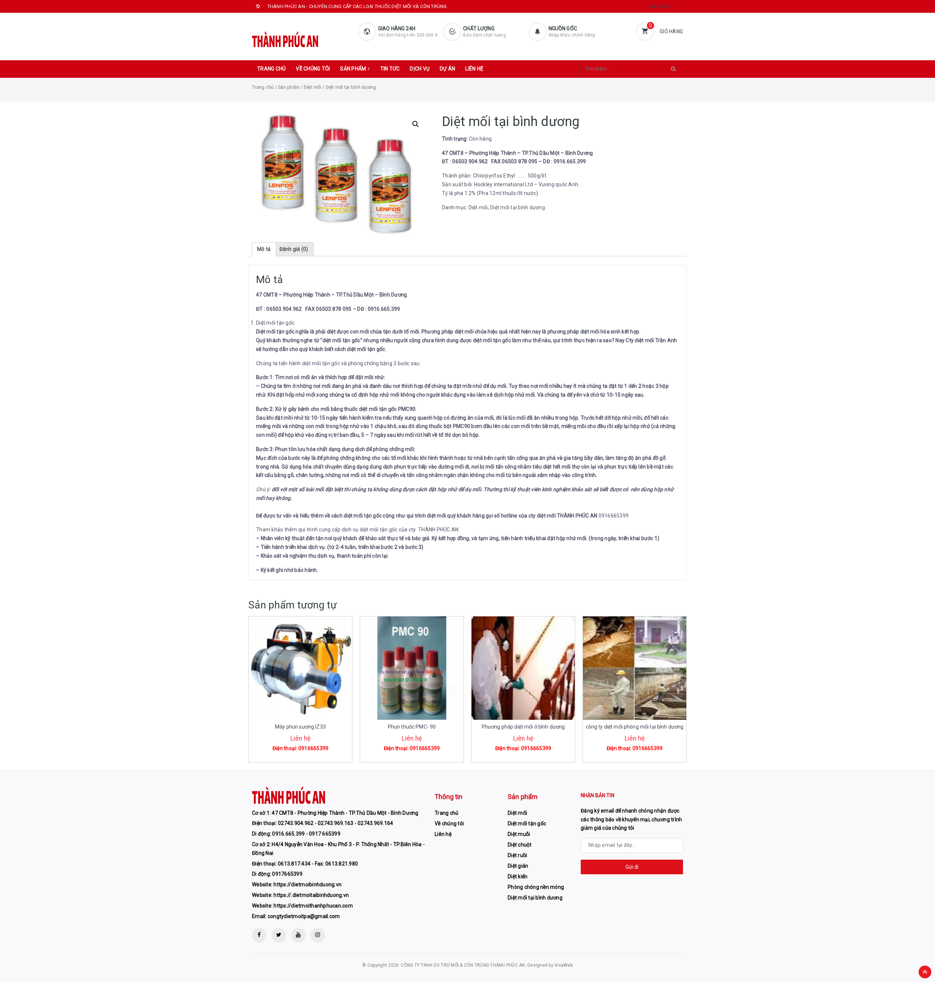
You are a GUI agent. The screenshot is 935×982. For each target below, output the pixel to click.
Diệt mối (312, 87)
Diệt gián (518, 866)
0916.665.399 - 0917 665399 (306, 834)
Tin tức (390, 69)
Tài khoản (659, 6)
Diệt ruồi (517, 855)
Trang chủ (271, 69)
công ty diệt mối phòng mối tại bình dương (635, 727)
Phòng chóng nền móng (536, 887)
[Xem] (308, 742)
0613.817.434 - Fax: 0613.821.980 (318, 864)
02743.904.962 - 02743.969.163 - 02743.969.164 (335, 823)
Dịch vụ (420, 69)
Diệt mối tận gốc (527, 823)
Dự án (447, 69)
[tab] (264, 249)
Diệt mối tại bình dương (517, 207)
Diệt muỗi (519, 834)
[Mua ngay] (290, 742)
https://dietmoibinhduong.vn (307, 884)
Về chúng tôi (313, 69)
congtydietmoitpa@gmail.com (304, 916)
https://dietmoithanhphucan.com (313, 906)
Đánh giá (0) (293, 249)
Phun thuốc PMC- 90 (412, 727)
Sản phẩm (353, 69)
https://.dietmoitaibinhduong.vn (311, 895)
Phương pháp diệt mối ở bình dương (523, 727)
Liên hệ (474, 69)
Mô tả (264, 249)
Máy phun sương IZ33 (300, 727)
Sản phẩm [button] (523, 796)
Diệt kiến (517, 876)
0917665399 (287, 874)
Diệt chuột (520, 845)
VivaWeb (563, 965)
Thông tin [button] (449, 796)
